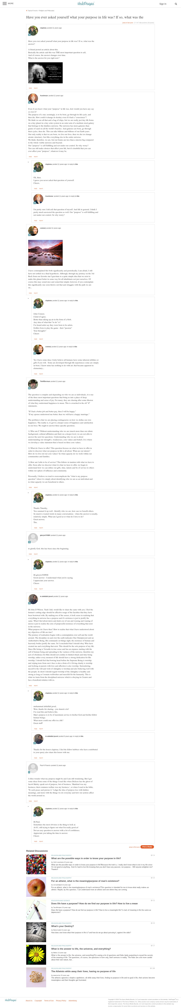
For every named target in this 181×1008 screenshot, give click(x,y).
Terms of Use (49, 1001)
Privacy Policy (61, 1001)
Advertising (73, 1001)
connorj (43, 228)
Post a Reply (147, 847)
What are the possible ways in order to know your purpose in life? (86, 858)
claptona (43, 28)
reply (30, 88)
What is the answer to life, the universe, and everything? (81, 949)
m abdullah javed (46, 596)
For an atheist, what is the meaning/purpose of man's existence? (85, 881)
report (35, 88)
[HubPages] (86, 4)
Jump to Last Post (128, 22)
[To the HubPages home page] (11, 1000)
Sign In (162, 4)
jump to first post (134, 847)
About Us (29, 1001)
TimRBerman (45, 381)
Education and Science (60, 900)
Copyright (38, 1001)
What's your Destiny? (62, 926)
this (76, 164)
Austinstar (44, 96)
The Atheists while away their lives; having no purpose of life (83, 971)
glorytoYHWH (45, 535)
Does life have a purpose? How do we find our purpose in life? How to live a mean (94, 903)
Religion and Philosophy (61, 855)
